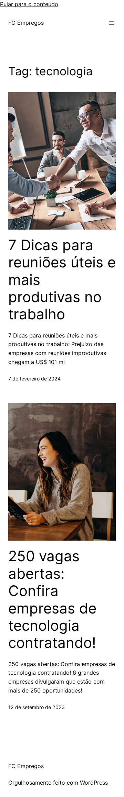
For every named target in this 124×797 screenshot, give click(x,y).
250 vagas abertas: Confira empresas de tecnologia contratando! (52, 599)
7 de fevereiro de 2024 (34, 378)
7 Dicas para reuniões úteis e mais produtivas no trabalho (62, 279)
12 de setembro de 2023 (36, 707)
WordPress (94, 782)
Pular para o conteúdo (29, 4)
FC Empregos (26, 22)
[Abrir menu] (111, 23)
